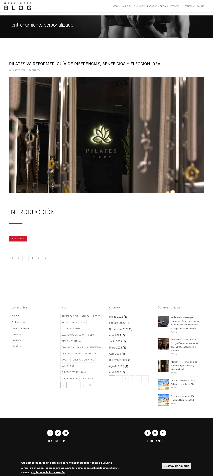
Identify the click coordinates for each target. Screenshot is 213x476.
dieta (78, 354)
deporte (67, 354)
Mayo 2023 (115, 347)
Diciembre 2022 (118, 360)
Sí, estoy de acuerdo (176, 466)
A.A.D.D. (126, 6)
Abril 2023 (115, 353)
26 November (18, 70)
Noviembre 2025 (118, 329)
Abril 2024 (115, 335)
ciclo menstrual (72, 341)
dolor (65, 360)
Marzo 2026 (116, 316)
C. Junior (139, 6)
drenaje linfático (83, 360)
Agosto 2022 (116, 366)
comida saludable (73, 347)
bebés (96, 316)
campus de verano (73, 335)
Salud (201, 6)
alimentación (70, 316)
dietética (91, 354)
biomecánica (69, 322)
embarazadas (70, 378)
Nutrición (188, 6)
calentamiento (71, 329)
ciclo (91, 335)
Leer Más (17, 239)
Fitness (175, 6)
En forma (87, 378)
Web (115, 6)
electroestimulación (75, 372)
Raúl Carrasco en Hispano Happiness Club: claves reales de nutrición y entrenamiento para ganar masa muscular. (185, 323)
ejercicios (68, 366)
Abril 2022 (115, 372)
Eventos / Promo (157, 6)
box (83, 322)
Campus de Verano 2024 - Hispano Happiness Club (183, 398)
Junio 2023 (115, 341)
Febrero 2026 (117, 322)
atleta (86, 316)
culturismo (94, 347)
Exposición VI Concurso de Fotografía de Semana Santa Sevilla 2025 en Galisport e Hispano (184, 345)
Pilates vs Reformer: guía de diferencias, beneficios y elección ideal (86, 63)
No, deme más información (48, 472)
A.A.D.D (17, 316)
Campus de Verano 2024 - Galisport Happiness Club (183, 382)
